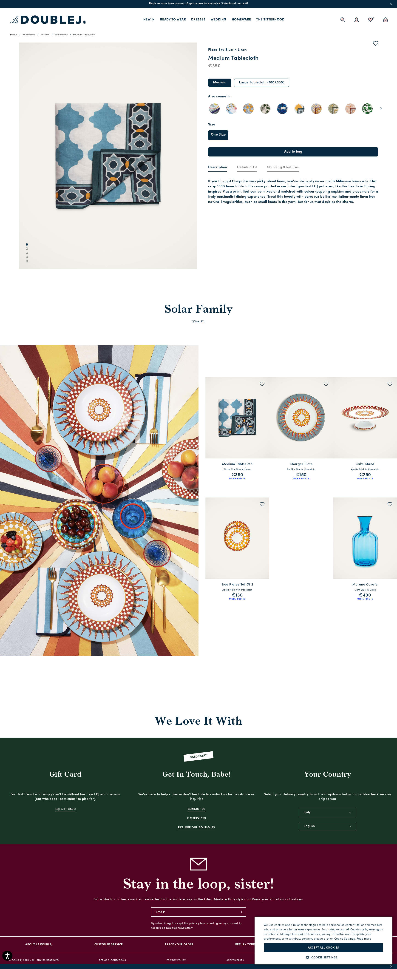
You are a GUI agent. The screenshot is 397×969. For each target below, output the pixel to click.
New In (149, 19)
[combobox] (327, 812)
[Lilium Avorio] (265, 108)
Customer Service (108, 944)
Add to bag (293, 151)
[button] (323, 957)
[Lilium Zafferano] (248, 108)
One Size (218, 134)
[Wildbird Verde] (367, 108)
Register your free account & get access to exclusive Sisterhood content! (198, 3)
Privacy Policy (176, 960)
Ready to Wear (173, 19)
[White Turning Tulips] (231, 108)
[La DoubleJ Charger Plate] (301, 417)
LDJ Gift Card (65, 809)
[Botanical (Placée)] (214, 108)
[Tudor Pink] (350, 108)
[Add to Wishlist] (375, 44)
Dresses (198, 19)
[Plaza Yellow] (299, 108)
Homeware (241, 19)
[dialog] (323, 940)
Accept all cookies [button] (323, 947)
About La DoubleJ (38, 944)
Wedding (219, 19)
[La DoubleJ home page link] (48, 20)
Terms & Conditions (112, 960)
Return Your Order (250, 944)
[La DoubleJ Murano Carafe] (365, 538)
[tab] (217, 168)
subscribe (241, 912)
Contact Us (196, 809)
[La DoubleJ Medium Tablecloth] (237, 417)
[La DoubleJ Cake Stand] (365, 417)
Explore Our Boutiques (196, 827)
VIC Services (196, 818)
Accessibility (235, 960)
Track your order (179, 944)
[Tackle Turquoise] (316, 108)
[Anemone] (282, 108)
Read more (364, 939)
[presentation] (217, 167)
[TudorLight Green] (333, 108)
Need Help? (198, 756)
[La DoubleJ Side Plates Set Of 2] (237, 538)
